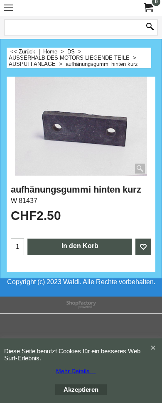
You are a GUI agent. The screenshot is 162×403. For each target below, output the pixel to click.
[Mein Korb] (148, 7)
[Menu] (8, 8)
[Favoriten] (143, 247)
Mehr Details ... (76, 371)
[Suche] (150, 27)
